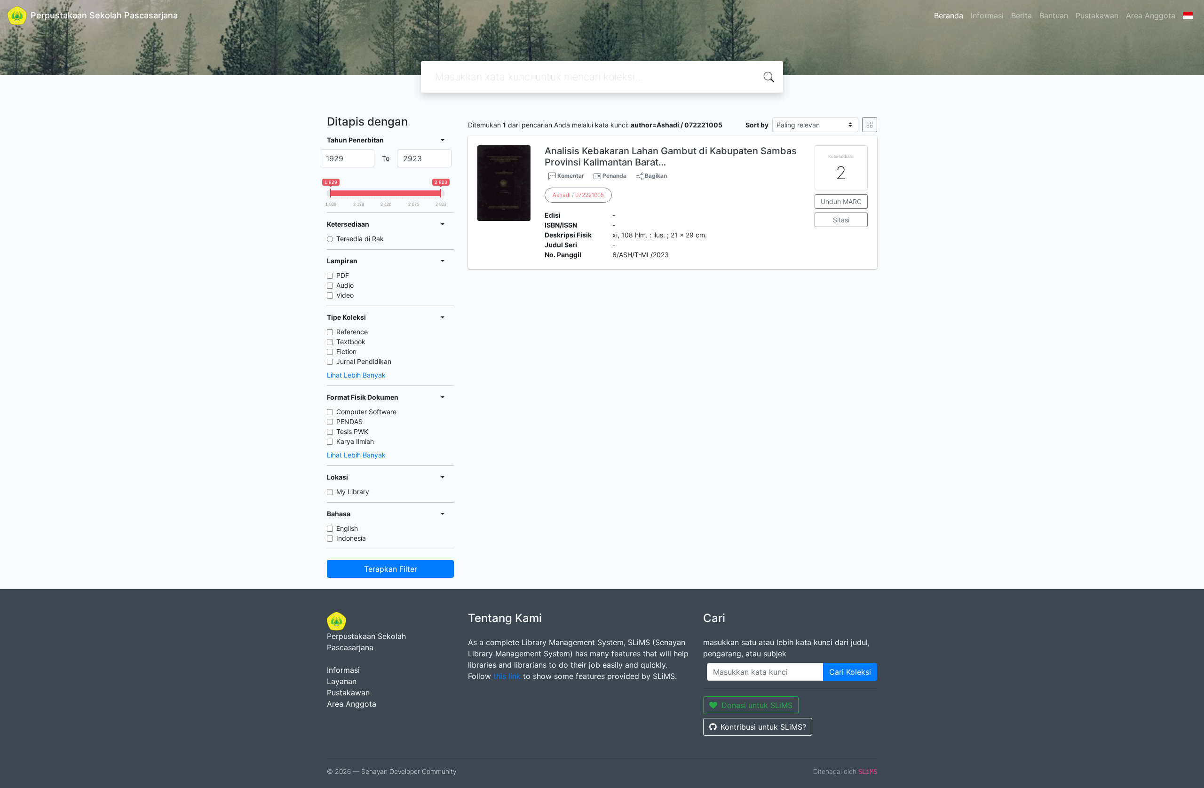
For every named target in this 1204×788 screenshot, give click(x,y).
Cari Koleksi (850, 672)
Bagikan (655, 175)
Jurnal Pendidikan (363, 361)
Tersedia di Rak (360, 239)
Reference (352, 332)
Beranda (948, 15)
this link (507, 676)
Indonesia (351, 538)
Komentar (570, 175)
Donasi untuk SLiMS (756, 705)
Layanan (341, 681)
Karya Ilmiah (355, 441)
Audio (345, 285)
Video (345, 295)
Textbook (350, 342)
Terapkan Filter (390, 569)
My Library (352, 492)
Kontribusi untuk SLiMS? (763, 727)
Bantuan (1053, 15)
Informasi (987, 15)
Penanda (614, 175)
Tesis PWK (352, 431)
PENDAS (349, 422)
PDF (342, 275)
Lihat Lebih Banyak (356, 375)
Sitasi (841, 220)
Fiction (346, 351)
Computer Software (366, 412)
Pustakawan (1097, 15)
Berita (1021, 15)
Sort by (756, 125)
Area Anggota (1150, 15)
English (347, 528)
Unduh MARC (841, 201)
